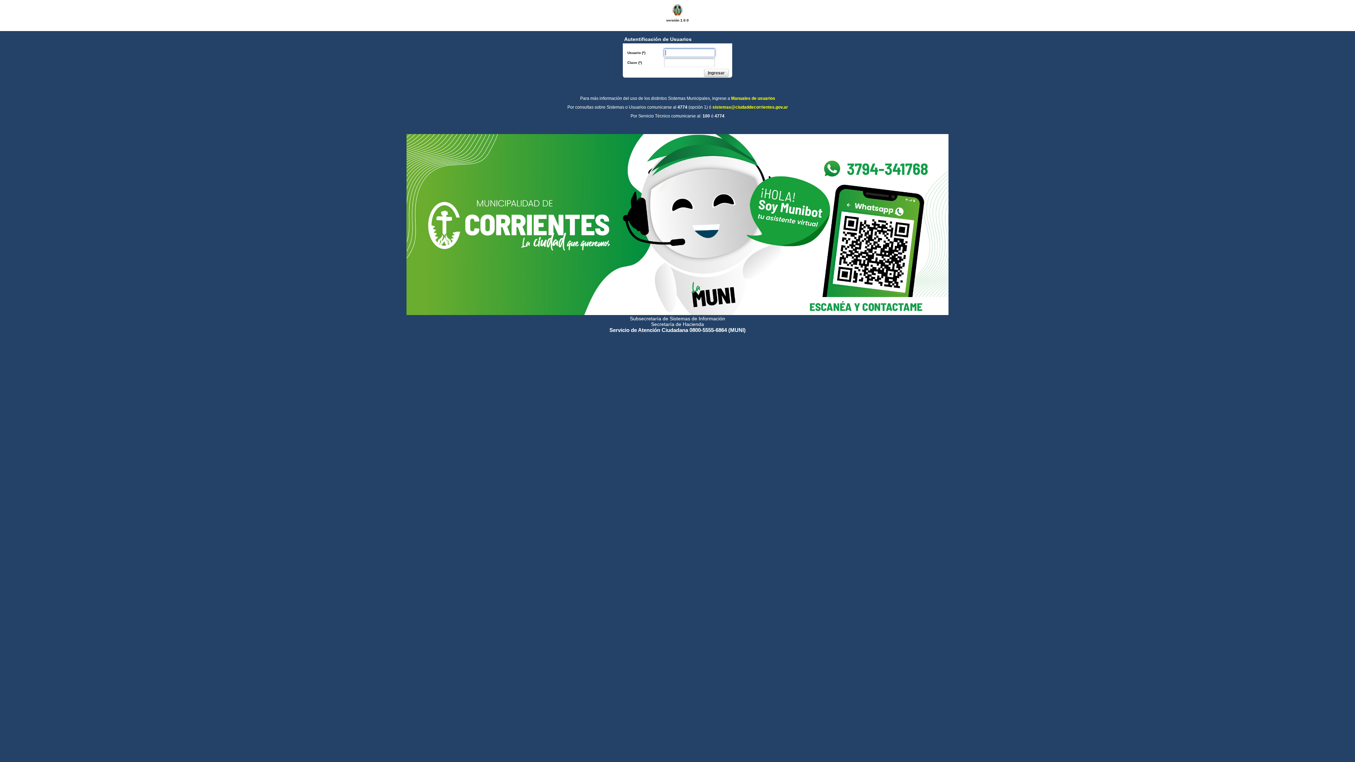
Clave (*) (634, 63)
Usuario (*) (636, 53)
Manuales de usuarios (753, 98)
